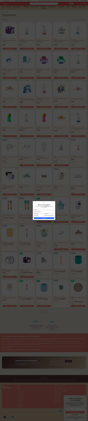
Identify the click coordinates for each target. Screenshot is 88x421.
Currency (47, 213)
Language (36, 213)
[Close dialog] (54, 201)
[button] (44, 212)
